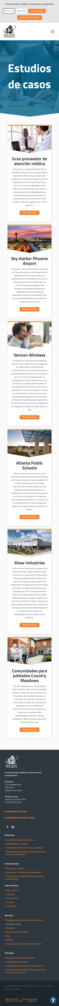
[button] (29, 213)
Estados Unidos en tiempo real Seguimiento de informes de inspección (25, 853)
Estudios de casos (13, 924)
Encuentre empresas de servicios (19, 840)
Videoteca (9, 928)
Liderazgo (9, 894)
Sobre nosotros (12, 890)
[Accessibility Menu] (53, 1000)
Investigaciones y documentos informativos (24, 920)
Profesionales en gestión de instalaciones (23, 872)
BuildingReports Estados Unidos (20, 818)
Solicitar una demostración (17, 932)
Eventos (8, 940)
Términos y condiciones (14, 1001)
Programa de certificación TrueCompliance (24, 848)
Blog (7, 936)
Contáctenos (11, 906)
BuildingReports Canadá (16, 812)
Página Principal (11, 999)
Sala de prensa (11, 898)
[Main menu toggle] (52, 31)
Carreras (9, 902)
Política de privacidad (29, 999)
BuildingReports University (16, 844)
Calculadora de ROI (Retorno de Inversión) (23, 944)
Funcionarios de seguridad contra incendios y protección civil (25, 878)
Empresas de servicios (15, 869)
